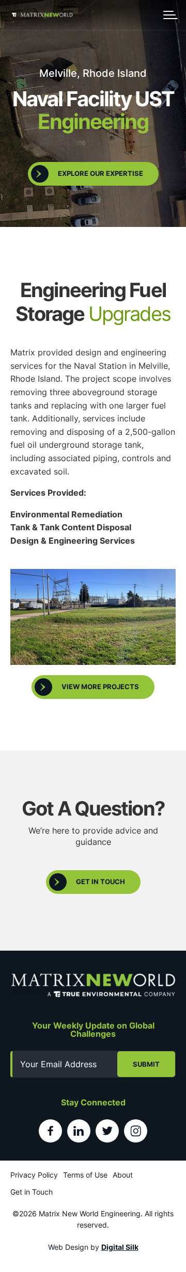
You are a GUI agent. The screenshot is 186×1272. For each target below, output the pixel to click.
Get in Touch (31, 1191)
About (123, 1174)
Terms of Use (85, 1174)
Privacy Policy (34, 1174)
